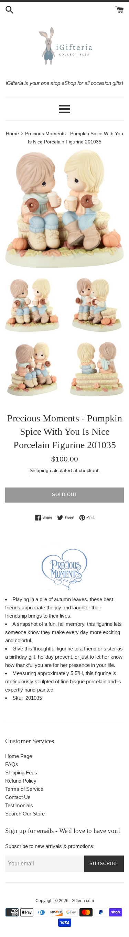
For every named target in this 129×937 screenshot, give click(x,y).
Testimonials (19, 805)
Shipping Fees (21, 772)
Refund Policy (20, 781)
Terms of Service (24, 789)
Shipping (39, 470)
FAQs (11, 764)
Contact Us (18, 797)
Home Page (18, 756)
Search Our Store (25, 813)
